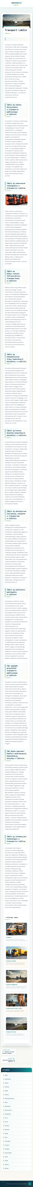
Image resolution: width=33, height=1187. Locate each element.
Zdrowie (6, 1168)
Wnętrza (7, 1164)
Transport (8, 937)
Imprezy (7, 1094)
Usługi (6, 1160)
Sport (6, 1137)
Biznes (6, 1075)
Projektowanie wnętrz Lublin (14, 1008)
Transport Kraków (11, 961)
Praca (6, 1117)
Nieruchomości (8, 1110)
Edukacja (7, 1086)
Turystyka (7, 1149)
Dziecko (6, 1083)
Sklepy (6, 1133)
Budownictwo (8, 1079)
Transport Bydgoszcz (11, 984)
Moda (6, 1102)
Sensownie (16, 2)
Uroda (6, 1156)
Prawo (6, 1121)
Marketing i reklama (9, 1098)
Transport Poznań (11, 1032)
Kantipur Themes (23, 1183)
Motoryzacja (7, 1106)
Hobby (6, 1090)
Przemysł (7, 1125)
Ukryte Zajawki (8, 1152)
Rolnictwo (7, 1129)
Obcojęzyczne (8, 1114)
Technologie (7, 1141)
